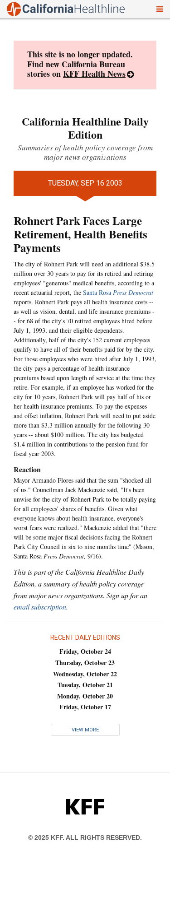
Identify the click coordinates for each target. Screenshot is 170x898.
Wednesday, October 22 (85, 674)
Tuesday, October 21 (85, 684)
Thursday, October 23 (85, 662)
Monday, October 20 (85, 696)
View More (85, 730)
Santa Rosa (118, 292)
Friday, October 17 (85, 707)
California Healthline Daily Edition (85, 127)
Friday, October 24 (85, 651)
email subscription (40, 606)
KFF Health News (94, 73)
